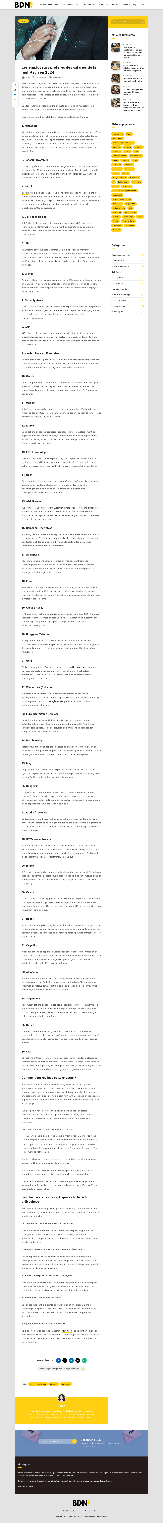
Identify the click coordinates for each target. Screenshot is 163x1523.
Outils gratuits (102, 1516)
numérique (117, 204)
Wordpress (129, 225)
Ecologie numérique (120, 266)
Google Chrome (119, 177)
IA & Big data (117, 277)
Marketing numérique (49, 5)
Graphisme (134, 177)
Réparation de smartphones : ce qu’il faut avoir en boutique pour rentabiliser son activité (132, 52)
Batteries (116, 147)
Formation (117, 169)
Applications (118, 138)
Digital (115, 160)
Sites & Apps (117, 311)
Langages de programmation (124, 191)
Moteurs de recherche (122, 199)
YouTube (116, 230)
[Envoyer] (142, 21)
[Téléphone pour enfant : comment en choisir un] (115, 78)
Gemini (116, 173)
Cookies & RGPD (75, 1516)
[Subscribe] (74, 1441)
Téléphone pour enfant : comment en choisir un (133, 79)
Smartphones (130, 212)
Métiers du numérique (121, 294)
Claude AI (116, 151)
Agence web (118, 134)
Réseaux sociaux (118, 306)
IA (113, 182)
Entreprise (54, 1384)
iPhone (115, 186)
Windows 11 (117, 225)
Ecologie (125, 160)
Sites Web (117, 212)
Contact (59, 1516)
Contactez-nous (25, 1486)
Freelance (129, 169)
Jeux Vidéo (126, 186)
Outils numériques (131, 5)
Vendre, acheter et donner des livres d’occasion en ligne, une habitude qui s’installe (133, 106)
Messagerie (117, 195)
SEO (130, 208)
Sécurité (116, 217)
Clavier (127, 151)
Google (125, 173)
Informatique (102, 5)
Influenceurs (123, 182)
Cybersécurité (136, 156)
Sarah (61, 1406)
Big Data (127, 147)
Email (135, 160)
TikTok (139, 217)
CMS (136, 151)
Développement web (70, 5)
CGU (65, 1516)
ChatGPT (138, 147)
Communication (119, 156)
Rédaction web (119, 208)
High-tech (116, 5)
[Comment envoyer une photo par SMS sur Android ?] (115, 89)
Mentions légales (88, 1516)
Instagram (137, 182)
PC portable (130, 204)
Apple (129, 134)
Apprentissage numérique (123, 143)
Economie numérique (38, 1384)
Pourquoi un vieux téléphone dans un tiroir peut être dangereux (133, 68)
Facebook (129, 164)
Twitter (115, 221)
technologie (66, 1384)
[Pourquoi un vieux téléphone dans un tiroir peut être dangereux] (115, 65)
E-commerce (88, 5)
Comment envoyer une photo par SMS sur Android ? (133, 92)
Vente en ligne (128, 221)
